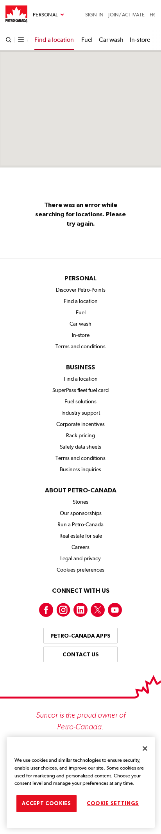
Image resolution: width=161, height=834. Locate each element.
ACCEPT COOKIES (46, 803)
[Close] (145, 748)
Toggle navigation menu (48, 15)
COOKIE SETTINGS (113, 803)
